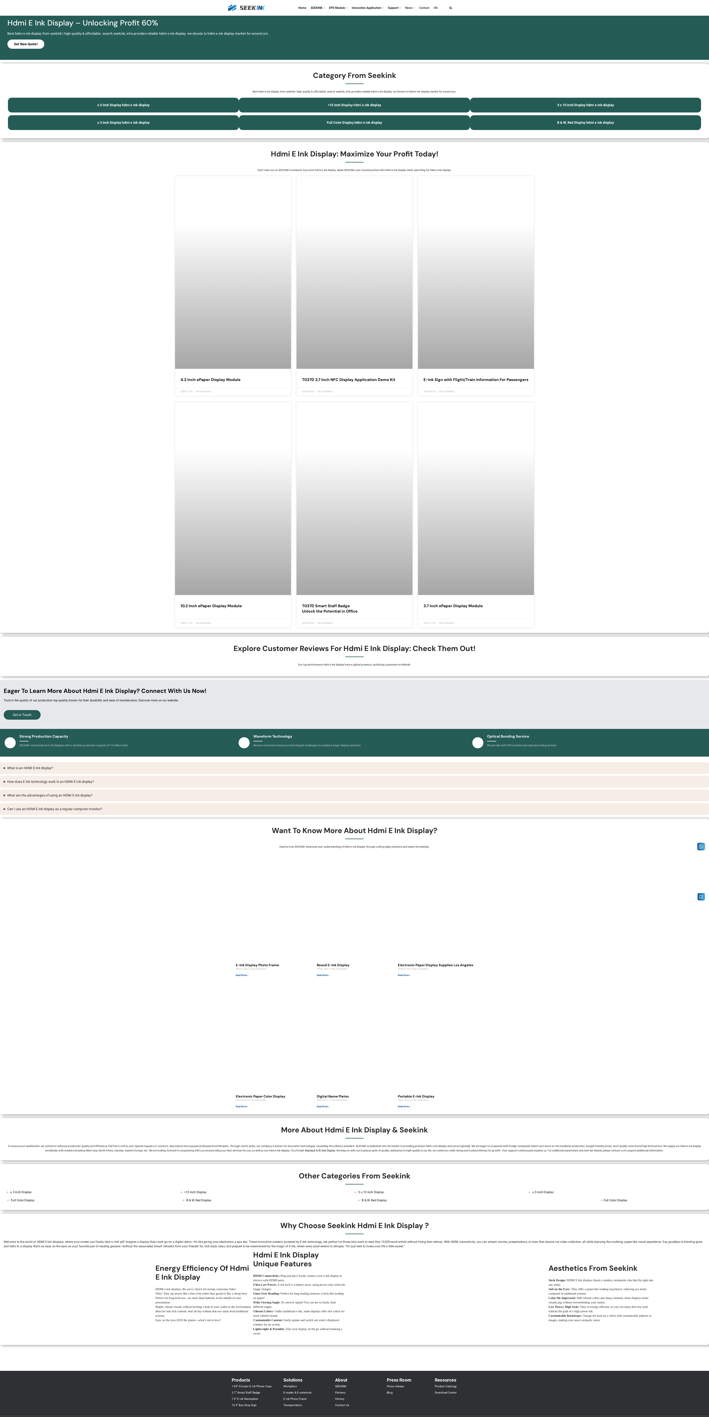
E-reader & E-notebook (297, 1392)
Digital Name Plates (333, 1096)
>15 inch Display (195, 1192)
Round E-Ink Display (333, 965)
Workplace (290, 1386)
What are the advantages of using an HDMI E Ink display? (50, 795)
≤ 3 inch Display (21, 1192)
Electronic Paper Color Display (260, 1096)
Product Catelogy (446, 1386)
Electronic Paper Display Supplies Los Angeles (435, 965)
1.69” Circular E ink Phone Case (252, 1386)
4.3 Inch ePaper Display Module (211, 379)
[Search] (450, 7)
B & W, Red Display (324, 1150)
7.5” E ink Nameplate (245, 1399)
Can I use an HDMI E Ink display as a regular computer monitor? (54, 809)
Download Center (446, 1392)
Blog (390, 1392)
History (339, 1399)
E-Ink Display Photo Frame (257, 965)
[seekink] (246, 7)
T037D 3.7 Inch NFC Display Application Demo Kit (348, 379)
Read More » (242, 975)
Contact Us (342, 1405)
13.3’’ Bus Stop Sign (244, 1405)
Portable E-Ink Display (416, 1096)
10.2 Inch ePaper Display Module (211, 605)
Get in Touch (22, 715)
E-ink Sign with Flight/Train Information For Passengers (476, 379)
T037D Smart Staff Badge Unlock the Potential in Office (330, 608)
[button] (324, 8)
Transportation (292, 1405)
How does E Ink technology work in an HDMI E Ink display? (50, 782)
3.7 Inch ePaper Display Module (453, 605)
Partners (340, 1392)
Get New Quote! (26, 44)
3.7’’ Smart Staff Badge (246, 1392)
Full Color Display (23, 1200)
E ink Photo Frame (295, 1399)
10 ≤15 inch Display (301, 1150)
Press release (395, 1386)
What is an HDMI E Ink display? (30, 768)
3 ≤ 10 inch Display (371, 1192)
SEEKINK (340, 1386)
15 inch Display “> (354, 105)
